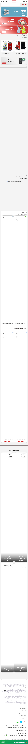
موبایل (5, 690)
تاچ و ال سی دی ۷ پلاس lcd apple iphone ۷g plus (21, 54)
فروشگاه (24, 710)
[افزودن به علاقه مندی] (16, 42)
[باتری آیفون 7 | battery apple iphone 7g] (7, 385)
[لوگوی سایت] (14, 1)
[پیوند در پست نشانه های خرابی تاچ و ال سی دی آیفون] (20, 617)
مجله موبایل (23, 708)
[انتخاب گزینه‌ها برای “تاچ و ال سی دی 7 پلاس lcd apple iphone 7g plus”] (16, 44)
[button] (3, 12)
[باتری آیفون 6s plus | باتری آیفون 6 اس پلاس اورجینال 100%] (20, 385)
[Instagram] (24, 722)
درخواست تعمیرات (22, 713)
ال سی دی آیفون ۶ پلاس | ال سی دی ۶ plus (7, 54)
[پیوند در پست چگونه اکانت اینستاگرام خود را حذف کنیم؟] (20, 507)
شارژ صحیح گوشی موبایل (7, 670)
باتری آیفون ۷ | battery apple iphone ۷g (7, 440)
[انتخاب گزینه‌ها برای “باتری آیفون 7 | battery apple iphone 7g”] (3, 336)
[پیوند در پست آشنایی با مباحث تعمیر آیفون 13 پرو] (7, 507)
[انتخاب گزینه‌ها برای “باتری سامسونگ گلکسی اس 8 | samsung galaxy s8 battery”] (4, 220)
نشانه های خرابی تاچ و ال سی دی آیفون (21, 669)
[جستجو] (2, 4)
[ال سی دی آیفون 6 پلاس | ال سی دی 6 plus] (7, 46)
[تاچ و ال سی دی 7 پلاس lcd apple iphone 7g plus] (20, 46)
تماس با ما (23, 718)
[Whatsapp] (17, 722)
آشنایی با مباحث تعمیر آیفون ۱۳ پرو (7, 558)
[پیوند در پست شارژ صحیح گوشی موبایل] (7, 617)
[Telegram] (20, 722)
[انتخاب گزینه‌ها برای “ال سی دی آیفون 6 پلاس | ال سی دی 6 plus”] (3, 44)
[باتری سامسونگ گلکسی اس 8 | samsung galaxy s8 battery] (8, 268)
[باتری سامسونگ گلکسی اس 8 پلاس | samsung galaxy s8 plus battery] (20, 268)
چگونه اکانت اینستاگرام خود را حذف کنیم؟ (21, 558)
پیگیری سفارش (23, 715)
